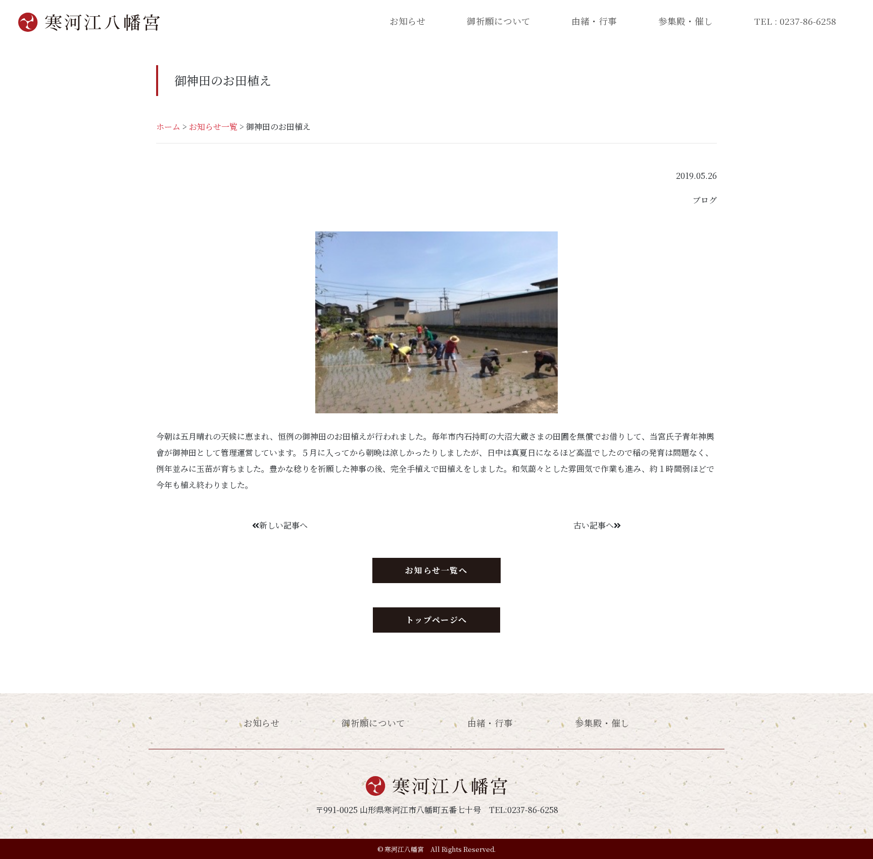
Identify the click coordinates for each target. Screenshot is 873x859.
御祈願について (498, 21)
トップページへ (436, 620)
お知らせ (407, 21)
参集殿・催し (685, 21)
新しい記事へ (283, 525)
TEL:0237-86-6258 (523, 810)
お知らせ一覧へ (436, 570)
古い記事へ (593, 525)
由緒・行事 (594, 21)
